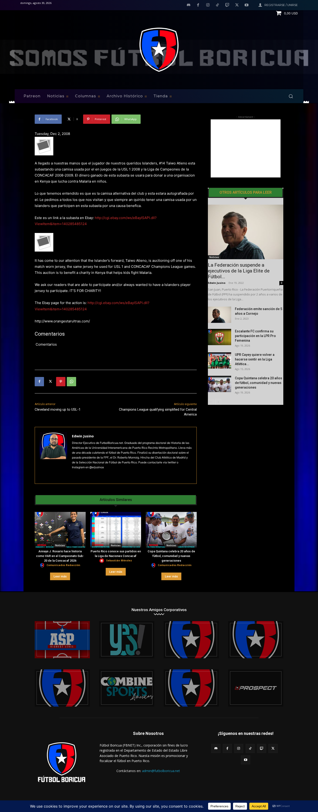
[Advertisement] (246, 148)
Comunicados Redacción (63, 565)
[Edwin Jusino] (53, 455)
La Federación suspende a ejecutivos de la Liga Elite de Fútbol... (239, 270)
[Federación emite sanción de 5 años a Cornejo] (219, 315)
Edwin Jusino (83, 436)
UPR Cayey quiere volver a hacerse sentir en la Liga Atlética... (254, 359)
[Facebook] (198, 5)
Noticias (60, 545)
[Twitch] (227, 5)
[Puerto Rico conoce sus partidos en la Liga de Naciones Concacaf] (115, 529)
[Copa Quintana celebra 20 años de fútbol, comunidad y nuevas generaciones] (171, 529)
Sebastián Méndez (119, 560)
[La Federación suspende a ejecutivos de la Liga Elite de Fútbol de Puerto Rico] (245, 232)
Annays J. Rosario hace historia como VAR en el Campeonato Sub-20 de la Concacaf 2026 (60, 556)
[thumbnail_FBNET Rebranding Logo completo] (191, 639)
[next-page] (218, 402)
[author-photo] (43, 565)
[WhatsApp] (71, 381)
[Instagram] (208, 5)
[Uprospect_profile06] (255, 688)
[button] (291, 96)
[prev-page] (211, 402)
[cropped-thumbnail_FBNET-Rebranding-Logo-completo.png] (255, 639)
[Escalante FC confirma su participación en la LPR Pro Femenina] (219, 337)
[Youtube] (246, 5)
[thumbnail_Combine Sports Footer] (126, 688)
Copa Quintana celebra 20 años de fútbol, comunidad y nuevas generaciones (171, 556)
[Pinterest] (60, 381)
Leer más (60, 576)
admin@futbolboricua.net (161, 771)
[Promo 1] (62, 639)
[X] (237, 5)
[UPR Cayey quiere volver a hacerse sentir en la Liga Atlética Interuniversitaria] (219, 360)
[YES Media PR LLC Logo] (126, 639)
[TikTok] (218, 5)
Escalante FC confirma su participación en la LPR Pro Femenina (255, 335)
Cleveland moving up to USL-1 (58, 409)
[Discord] (188, 5)
